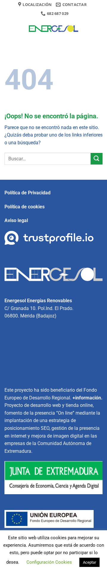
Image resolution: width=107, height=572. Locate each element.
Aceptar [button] (89, 562)
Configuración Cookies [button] (49, 562)
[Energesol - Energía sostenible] (53, 28)
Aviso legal (16, 220)
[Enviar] (97, 159)
